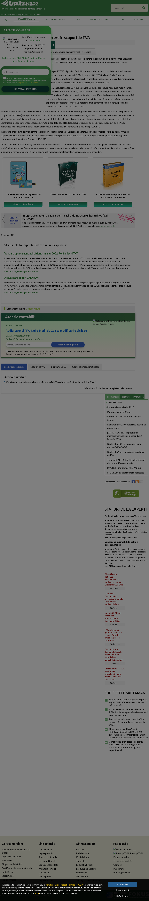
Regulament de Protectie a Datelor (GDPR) (65, 884)
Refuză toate (122, 896)
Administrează (122, 890)
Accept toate (122, 884)
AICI (36, 893)
